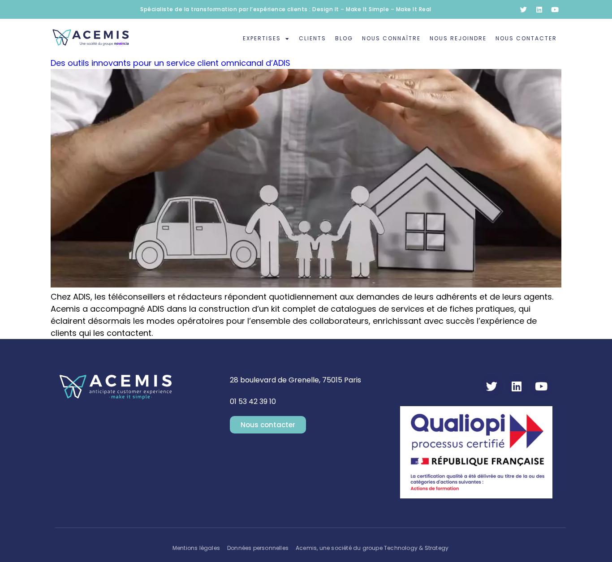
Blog (344, 38)
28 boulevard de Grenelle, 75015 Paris (295, 380)
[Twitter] (523, 9)
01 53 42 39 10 (253, 401)
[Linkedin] (539, 9)
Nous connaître (391, 38)
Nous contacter (526, 38)
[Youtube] (554, 9)
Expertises (262, 38)
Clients (312, 38)
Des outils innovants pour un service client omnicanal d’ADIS (170, 63)
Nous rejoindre (458, 38)
